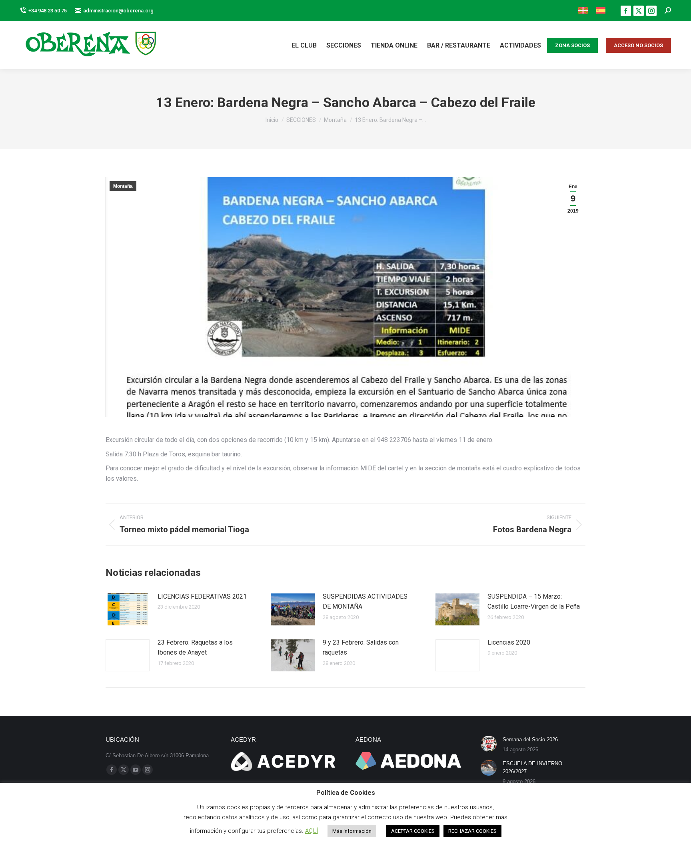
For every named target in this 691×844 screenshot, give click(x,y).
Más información (351, 831)
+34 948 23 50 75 (47, 11)
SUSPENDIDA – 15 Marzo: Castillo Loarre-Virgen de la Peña (533, 602)
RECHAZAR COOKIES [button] (472, 831)
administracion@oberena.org (118, 11)
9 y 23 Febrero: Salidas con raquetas (361, 648)
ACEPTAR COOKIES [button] (413, 831)
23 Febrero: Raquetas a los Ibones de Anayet (195, 648)
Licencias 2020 (508, 642)
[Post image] (128, 609)
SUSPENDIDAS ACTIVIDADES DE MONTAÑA (365, 602)
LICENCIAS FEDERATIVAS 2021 (202, 596)
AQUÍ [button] (311, 830)
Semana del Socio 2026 (530, 739)
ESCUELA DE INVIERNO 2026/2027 (532, 767)
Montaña (123, 186)
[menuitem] (583, 10)
